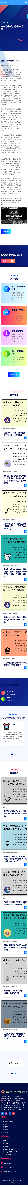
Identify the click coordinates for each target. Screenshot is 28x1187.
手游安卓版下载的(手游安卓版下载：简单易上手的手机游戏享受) (15, 947)
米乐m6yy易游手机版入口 (10, 1152)
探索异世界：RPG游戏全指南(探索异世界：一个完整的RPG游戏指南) (15, 526)
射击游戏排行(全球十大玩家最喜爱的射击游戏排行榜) (15, 664)
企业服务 (5, 1129)
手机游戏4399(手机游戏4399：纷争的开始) (13, 992)
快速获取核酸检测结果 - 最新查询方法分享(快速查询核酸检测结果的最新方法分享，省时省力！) (15, 573)
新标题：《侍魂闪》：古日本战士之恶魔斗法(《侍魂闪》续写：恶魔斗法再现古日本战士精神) (15, 479)
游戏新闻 (5, 1127)
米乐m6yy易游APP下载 (9, 1154)
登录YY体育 (6, 261)
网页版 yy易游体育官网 (9, 1121)
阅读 (4, 231)
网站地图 (5, 1143)
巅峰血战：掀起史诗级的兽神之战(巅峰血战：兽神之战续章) (15, 619)
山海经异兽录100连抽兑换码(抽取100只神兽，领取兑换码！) (14, 1036)
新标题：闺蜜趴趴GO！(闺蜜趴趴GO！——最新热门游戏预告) (15, 813)
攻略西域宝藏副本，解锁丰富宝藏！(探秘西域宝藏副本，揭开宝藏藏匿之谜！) (15, 859)
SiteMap (5, 1140)
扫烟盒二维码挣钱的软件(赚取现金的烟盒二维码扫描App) (15, 903)
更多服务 (12, 374)
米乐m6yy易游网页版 (8, 1149)
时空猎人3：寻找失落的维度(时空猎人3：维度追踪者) (14, 434)
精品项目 (5, 1124)
